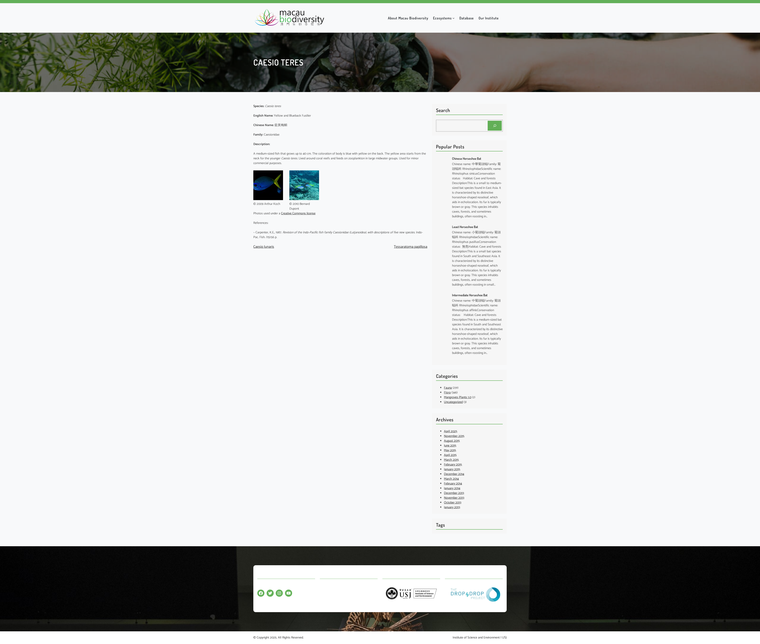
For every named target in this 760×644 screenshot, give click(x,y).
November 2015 (454, 436)
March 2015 (451, 460)
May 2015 (450, 450)
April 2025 (450, 431)
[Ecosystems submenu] (453, 18)
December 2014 (454, 474)
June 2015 (450, 445)
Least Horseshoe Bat (465, 227)
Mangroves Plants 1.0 (457, 397)
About (324, 593)
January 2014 (452, 488)
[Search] (495, 125)
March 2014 (451, 479)
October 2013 (452, 502)
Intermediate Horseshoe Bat (469, 295)
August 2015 (452, 441)
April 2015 (450, 455)
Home (324, 586)
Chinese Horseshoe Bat (466, 159)
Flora (447, 392)
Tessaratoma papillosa (410, 247)
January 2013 (452, 507)
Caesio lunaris (263, 247)
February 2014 (453, 483)
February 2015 (453, 464)
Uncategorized (453, 402)
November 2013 (454, 498)
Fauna (448, 387)
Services (325, 601)
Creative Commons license (298, 213)
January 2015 (452, 469)
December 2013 (454, 493)
